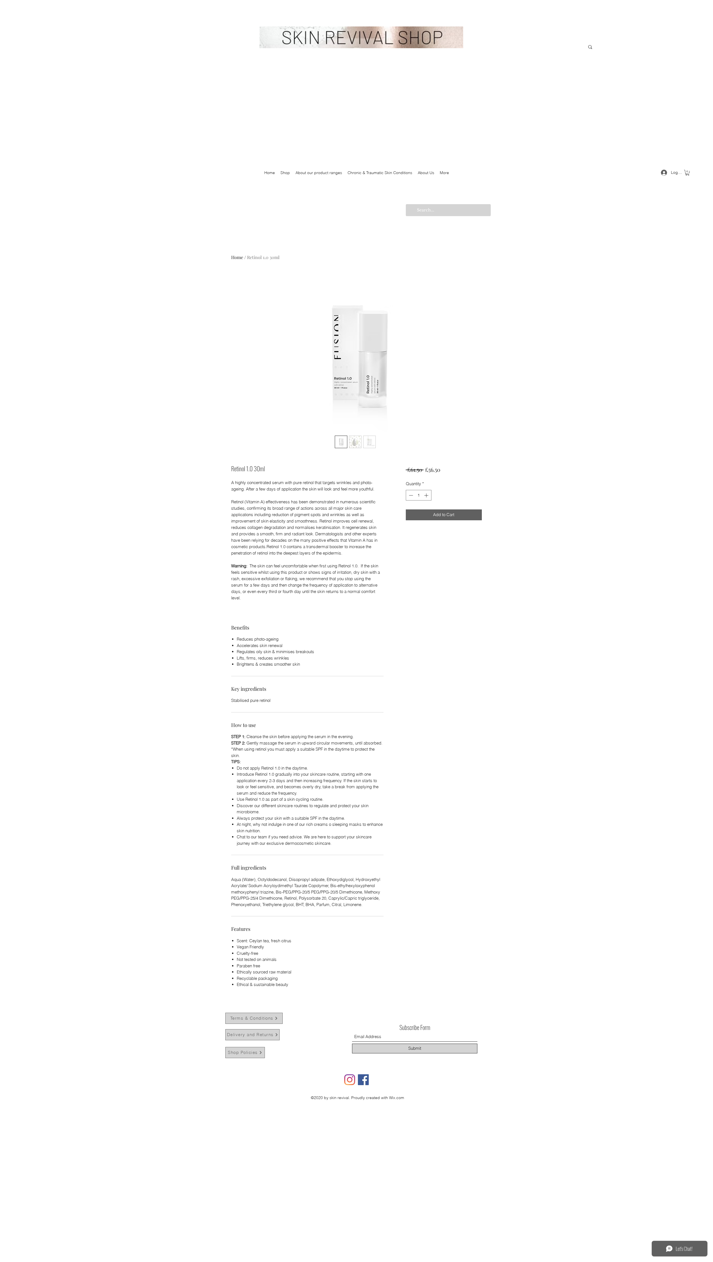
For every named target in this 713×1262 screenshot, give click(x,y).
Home (237, 257)
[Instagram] (349, 1079)
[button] (687, 172)
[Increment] (427, 495)
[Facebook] (363, 1079)
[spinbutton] (418, 495)
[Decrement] (410, 495)
